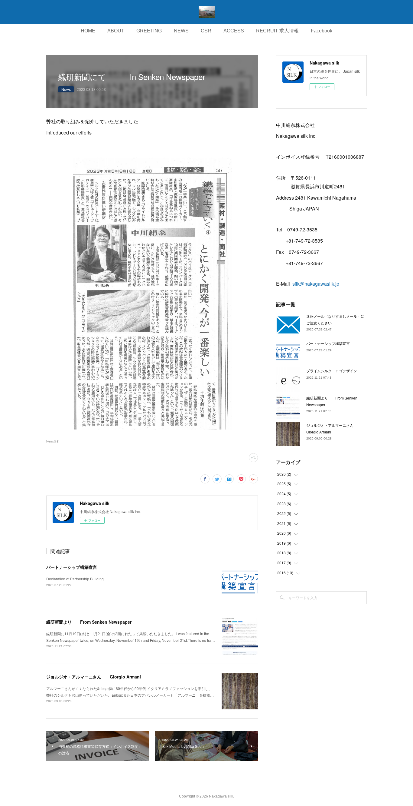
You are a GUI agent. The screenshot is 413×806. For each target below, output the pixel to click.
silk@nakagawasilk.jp (315, 283)
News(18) (52, 441)
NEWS (181, 30)
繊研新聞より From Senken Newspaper (89, 622)
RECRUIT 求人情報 (277, 30)
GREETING (149, 30)
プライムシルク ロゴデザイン (331, 370)
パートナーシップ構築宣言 (71, 567)
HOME (88, 30)
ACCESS (233, 30)
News (66, 89)
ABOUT (115, 30)
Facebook (321, 30)
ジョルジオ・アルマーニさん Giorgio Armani (93, 677)
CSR (206, 30)
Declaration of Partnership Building (75, 578)
